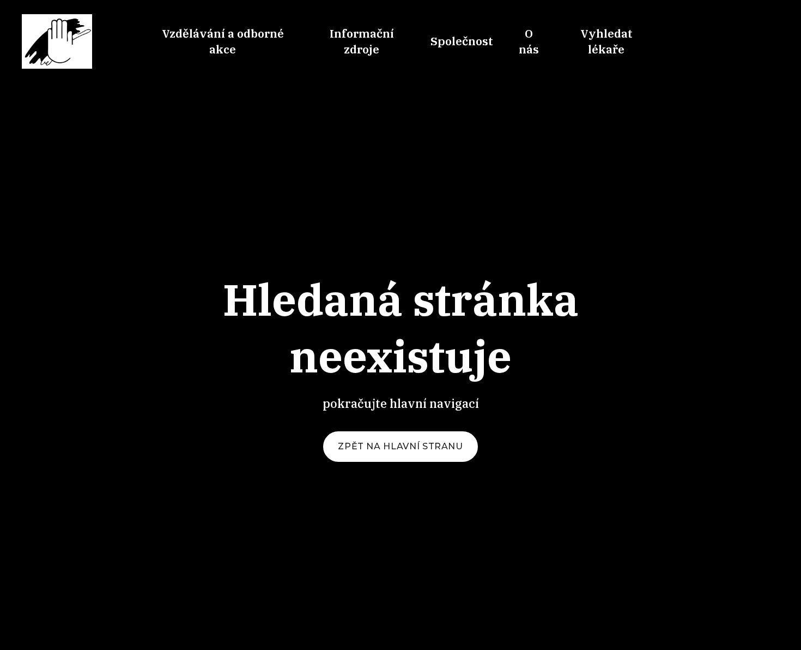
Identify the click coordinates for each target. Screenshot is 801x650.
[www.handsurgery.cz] (57, 41)
